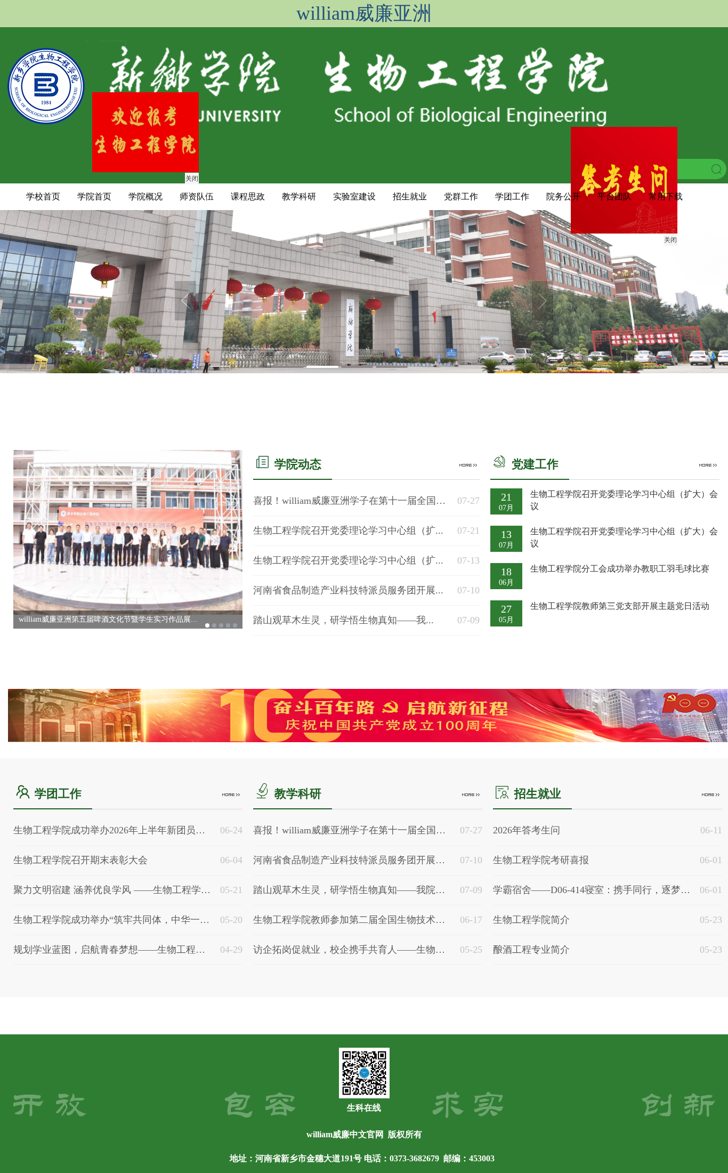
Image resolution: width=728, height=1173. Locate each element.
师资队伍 (197, 196)
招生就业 (410, 196)
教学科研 (299, 196)
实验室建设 (354, 196)
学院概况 (145, 196)
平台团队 (614, 196)
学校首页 (43, 196)
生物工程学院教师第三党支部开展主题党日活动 (619, 605)
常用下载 (666, 196)
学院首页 (94, 196)
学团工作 (512, 196)
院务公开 (563, 196)
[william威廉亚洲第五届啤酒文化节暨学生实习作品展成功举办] (127, 532)
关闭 (657, 252)
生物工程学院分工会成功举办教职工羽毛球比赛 (619, 568)
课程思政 (248, 196)
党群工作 (461, 196)
